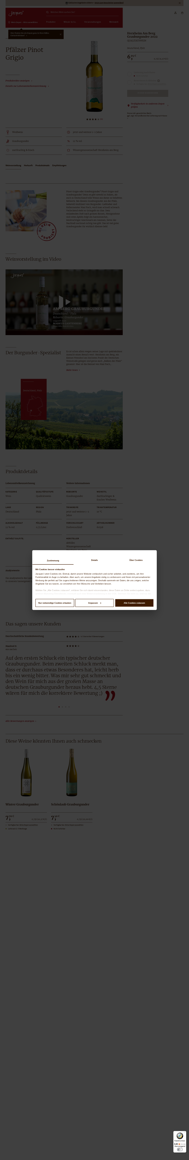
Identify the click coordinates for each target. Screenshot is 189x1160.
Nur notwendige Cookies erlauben (54, 603)
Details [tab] (94, 560)
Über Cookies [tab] (136, 560)
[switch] (180, 1149)
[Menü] (184, 1132)
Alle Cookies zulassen (134, 603)
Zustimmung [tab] (53, 560)
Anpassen (93, 603)
